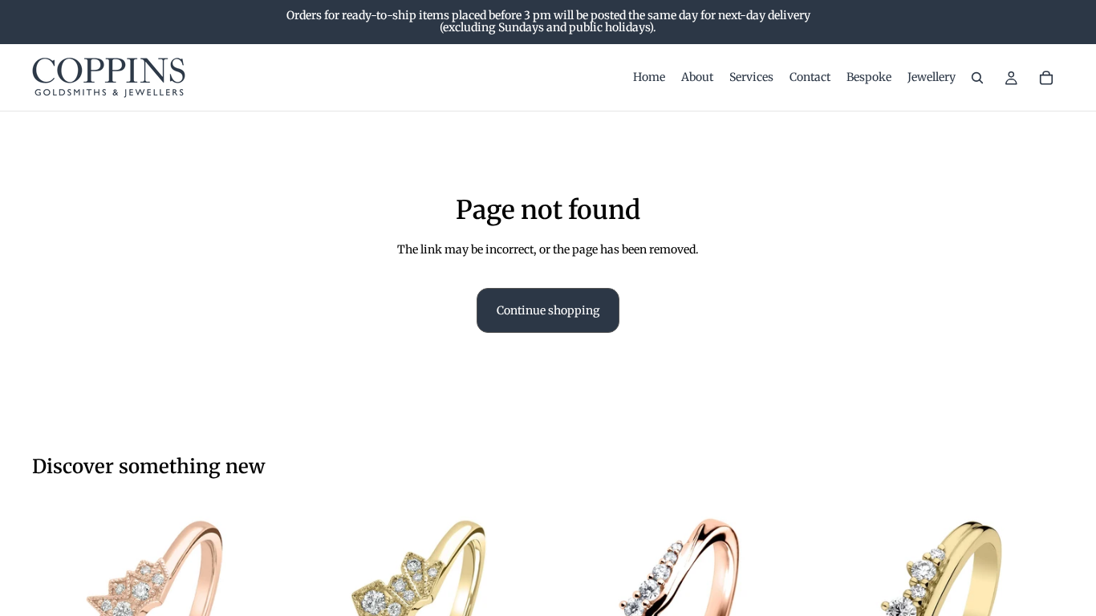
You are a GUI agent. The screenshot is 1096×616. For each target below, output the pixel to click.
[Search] (977, 77)
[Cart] (1046, 77)
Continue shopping (548, 310)
